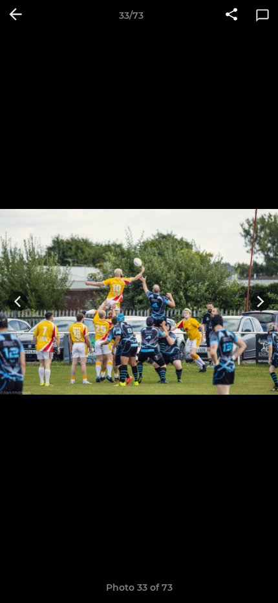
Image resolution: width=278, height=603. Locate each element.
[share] (231, 15)
